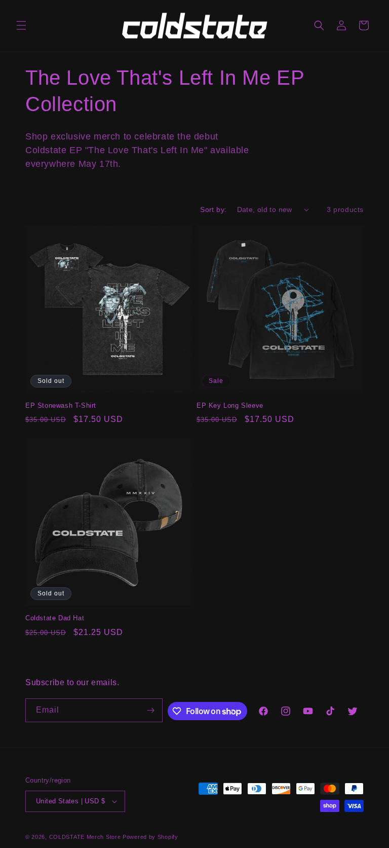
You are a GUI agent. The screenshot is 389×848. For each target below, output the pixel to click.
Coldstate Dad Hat (54, 618)
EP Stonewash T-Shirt (60, 405)
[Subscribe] (151, 710)
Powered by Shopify (150, 837)
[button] (21, 25)
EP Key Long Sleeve (230, 405)
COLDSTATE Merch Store (85, 837)
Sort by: (213, 209)
